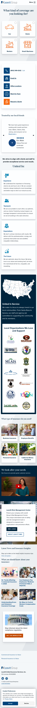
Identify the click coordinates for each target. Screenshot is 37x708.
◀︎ (4, 135)
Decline (26, 703)
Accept (10, 703)
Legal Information (5, 683)
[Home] (9, 668)
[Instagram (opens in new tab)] (7, 679)
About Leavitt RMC (15, 534)
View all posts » (6, 556)
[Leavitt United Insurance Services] (9, 2)
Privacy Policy (8, 699)
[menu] (34, 2)
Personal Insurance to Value (10, 658)
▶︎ (34, 135)
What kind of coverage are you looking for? (18, 12)
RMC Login (12, 529)
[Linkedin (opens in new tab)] (3, 679)
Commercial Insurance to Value (11, 655)
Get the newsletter (14, 635)
